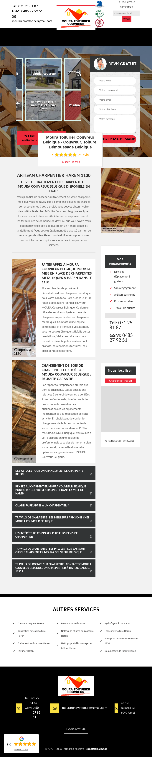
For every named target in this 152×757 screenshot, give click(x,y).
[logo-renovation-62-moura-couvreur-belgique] (76, 686)
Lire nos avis (21, 750)
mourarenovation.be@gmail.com (84, 708)
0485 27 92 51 (27, 11)
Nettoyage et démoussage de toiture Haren (76, 646)
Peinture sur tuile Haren (73, 623)
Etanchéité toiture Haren (118, 631)
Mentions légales (96, 749)
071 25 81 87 (25, 6)
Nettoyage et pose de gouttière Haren (77, 633)
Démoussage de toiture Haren (120, 651)
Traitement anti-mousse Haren (33, 643)
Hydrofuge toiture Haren (117, 623)
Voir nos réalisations (29, 138)
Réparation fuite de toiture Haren (32, 633)
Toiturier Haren (26, 651)
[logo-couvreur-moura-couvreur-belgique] (76, 17)
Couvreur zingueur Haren (31, 623)
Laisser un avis (70, 162)
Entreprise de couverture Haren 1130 (121, 641)
